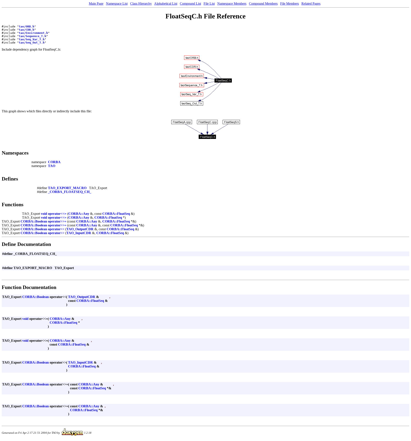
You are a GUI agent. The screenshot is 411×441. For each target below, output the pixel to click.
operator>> (56, 233)
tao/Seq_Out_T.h (32, 42)
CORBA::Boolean (34, 221)
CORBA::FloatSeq (116, 213)
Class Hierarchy (141, 3)
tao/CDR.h (26, 29)
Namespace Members (231, 3)
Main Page (96, 3)
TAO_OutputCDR (80, 229)
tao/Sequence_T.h (32, 36)
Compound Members (263, 3)
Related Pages (310, 3)
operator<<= (57, 213)
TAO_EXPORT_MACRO (67, 188)
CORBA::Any (78, 213)
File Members (289, 3)
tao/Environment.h (33, 33)
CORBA (54, 162)
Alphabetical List (165, 3)
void (44, 213)
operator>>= (57, 221)
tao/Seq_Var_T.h (32, 39)
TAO (51, 166)
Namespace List (117, 3)
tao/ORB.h (26, 26)
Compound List (190, 3)
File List (209, 3)
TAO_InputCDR (78, 233)
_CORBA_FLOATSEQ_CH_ (69, 192)
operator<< (56, 229)
